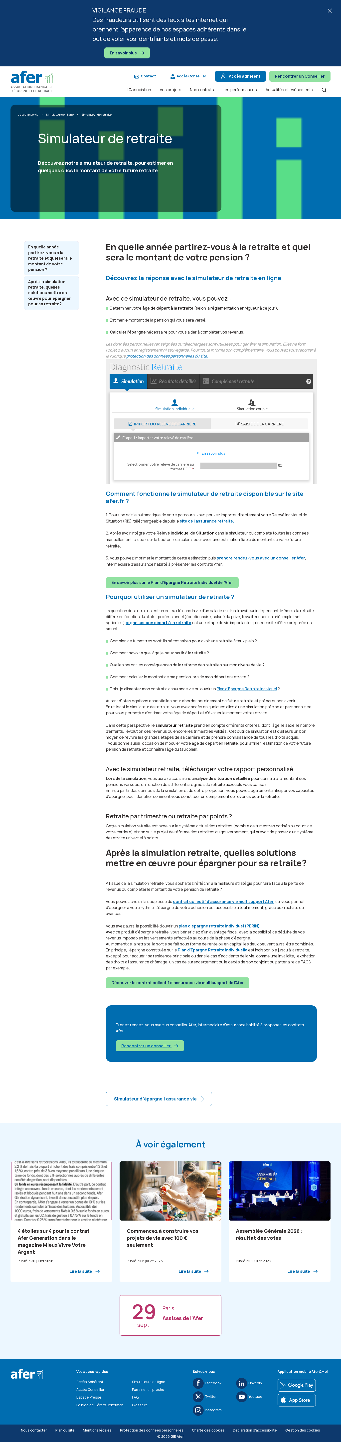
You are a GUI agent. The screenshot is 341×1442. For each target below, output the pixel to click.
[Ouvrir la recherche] (324, 89)
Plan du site (65, 1430)
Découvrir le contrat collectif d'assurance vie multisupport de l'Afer (178, 982)
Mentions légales (97, 1430)
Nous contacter (34, 1430)
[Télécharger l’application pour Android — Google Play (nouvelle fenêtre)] (297, 1385)
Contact (148, 76)
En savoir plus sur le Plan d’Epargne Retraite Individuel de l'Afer (172, 582)
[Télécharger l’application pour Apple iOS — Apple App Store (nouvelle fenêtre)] (297, 1400)
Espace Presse (88, 1397)
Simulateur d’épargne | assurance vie (155, 1099)
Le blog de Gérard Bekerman (99, 1405)
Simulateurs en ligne (148, 1381)
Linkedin (255, 1383)
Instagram (213, 1410)
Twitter (211, 1396)
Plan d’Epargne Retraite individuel (247, 689)
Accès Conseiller (191, 76)
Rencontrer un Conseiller (300, 76)
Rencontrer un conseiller (146, 1046)
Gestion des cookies (302, 1430)
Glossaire (140, 1405)
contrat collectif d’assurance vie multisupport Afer (223, 901)
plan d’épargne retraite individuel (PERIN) (219, 926)
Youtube (255, 1396)
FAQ (135, 1397)
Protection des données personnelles (151, 1430)
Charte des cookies (208, 1430)
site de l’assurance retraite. (207, 521)
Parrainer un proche (148, 1389)
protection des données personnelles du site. (167, 356)
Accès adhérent (244, 76)
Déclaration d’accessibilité (255, 1430)
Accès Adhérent (89, 1381)
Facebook (213, 1383)
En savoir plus (124, 53)
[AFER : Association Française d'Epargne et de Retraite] (34, 81)
